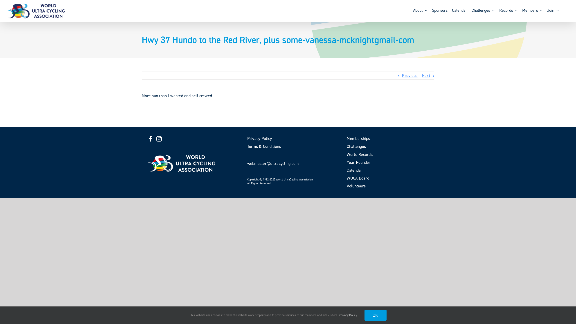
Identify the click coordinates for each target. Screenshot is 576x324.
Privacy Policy (348, 315)
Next (426, 75)
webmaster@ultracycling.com (273, 163)
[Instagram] (159, 139)
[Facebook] (150, 139)
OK (375, 315)
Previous (409, 75)
